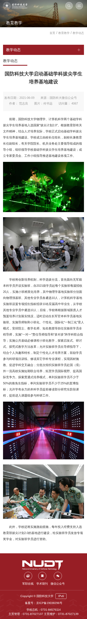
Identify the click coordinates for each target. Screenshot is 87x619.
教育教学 (64, 33)
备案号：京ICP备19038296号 (43, 603)
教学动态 (78, 33)
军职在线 (28, 583)
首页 (52, 33)
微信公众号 (58, 583)
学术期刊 (42, 583)
